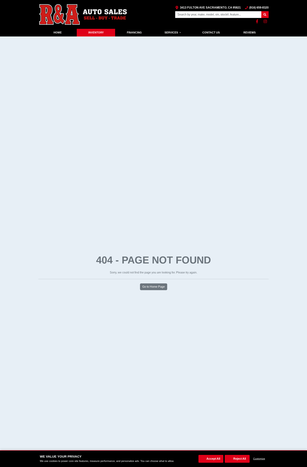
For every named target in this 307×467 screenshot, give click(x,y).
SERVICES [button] (173, 32)
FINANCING (134, 32)
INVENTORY (96, 32)
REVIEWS (249, 32)
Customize (259, 458)
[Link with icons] (257, 21)
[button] (265, 14)
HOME (57, 32)
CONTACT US (211, 32)
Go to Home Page (153, 286)
